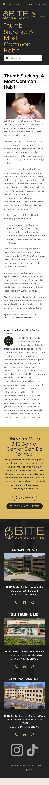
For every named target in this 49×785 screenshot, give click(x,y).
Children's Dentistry (22, 318)
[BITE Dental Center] (15, 11)
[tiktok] (32, 750)
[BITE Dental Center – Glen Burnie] (24, 618)
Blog (33, 765)
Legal (39, 765)
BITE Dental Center (22, 765)
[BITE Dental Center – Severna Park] (24, 683)
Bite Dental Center (16, 315)
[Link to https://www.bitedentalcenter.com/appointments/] (24, 602)
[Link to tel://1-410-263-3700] (16, 602)
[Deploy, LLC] (29, 770)
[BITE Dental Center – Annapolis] (24, 554)
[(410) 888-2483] (34, 14)
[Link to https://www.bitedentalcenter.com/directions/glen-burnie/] (33, 666)
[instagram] (17, 750)
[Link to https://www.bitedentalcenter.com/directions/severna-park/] (33, 734)
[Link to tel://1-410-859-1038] (16, 666)
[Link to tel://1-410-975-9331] (16, 734)
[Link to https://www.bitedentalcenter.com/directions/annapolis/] (33, 602)
